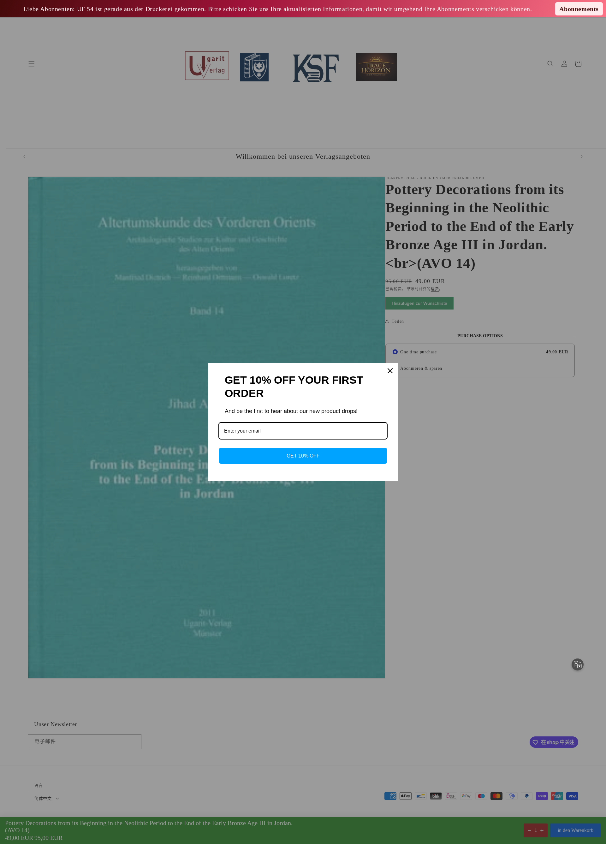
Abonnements (579, 8)
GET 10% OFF (303, 455)
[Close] (390, 370)
